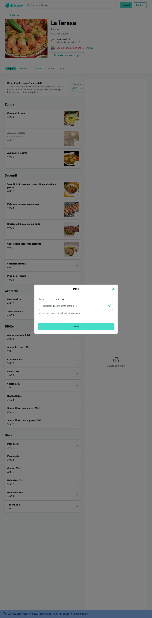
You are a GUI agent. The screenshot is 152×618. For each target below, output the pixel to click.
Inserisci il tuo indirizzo (51, 299)
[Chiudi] (113, 289)
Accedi (42, 313)
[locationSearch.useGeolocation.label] (109, 305)
